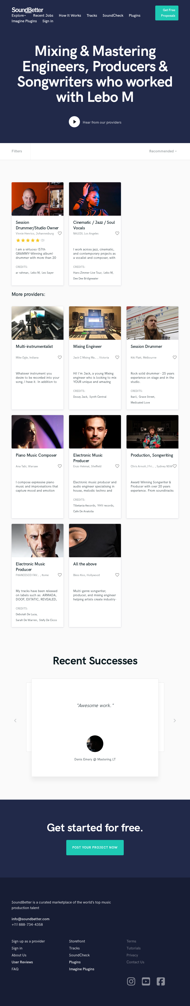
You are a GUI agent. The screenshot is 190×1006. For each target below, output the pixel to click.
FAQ (15, 969)
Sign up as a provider (28, 941)
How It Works (70, 15)
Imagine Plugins (24, 21)
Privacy (132, 955)
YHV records (105, 505)
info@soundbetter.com (30, 919)
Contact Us (135, 962)
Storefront (77, 941)
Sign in (47, 21)
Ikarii (134, 397)
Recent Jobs (43, 15)
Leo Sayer (48, 273)
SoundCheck (113, 15)
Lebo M (35, 273)
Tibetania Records (84, 505)
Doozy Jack (80, 397)
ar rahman (22, 273)
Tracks (92, 15)
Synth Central (97, 397)
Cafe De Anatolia (83, 511)
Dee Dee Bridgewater (85, 278)
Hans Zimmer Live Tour (87, 273)
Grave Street (146, 397)
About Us (19, 955)
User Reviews (22, 962)
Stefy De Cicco (48, 620)
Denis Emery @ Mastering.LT (95, 759)
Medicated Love (140, 402)
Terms (131, 941)
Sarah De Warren (26, 620)
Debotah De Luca (26, 614)
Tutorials (134, 948)
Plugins (134, 15)
